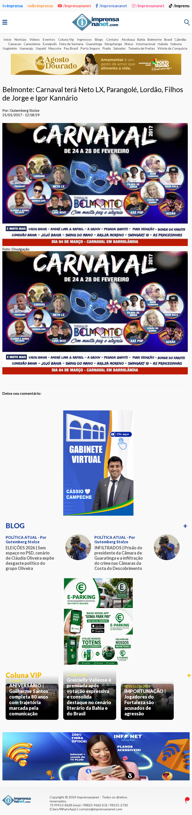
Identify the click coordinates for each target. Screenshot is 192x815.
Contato (112, 39)
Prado (106, 48)
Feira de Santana (71, 44)
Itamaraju (26, 48)
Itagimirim (10, 48)
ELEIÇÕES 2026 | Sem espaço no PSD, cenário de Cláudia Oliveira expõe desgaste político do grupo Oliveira (30, 558)
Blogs (99, 39)
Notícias (20, 39)
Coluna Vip (66, 39)
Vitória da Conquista (172, 48)
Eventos (49, 39)
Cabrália (180, 39)
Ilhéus (128, 44)
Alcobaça (128, 39)
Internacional (145, 44)
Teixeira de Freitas (141, 48)
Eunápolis (50, 44)
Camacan (14, 44)
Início (7, 39)
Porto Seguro (90, 48)
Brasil (168, 39)
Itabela (163, 44)
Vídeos (35, 39)
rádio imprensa (40, 5)
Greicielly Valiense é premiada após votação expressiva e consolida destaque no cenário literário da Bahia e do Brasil (89, 696)
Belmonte (155, 39)
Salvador (119, 48)
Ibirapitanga (113, 44)
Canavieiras (32, 44)
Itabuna (176, 44)
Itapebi (41, 48)
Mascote (54, 48)
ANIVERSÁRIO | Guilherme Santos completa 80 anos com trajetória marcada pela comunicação (28, 699)
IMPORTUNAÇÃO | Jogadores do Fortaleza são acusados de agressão (145, 702)
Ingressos (84, 39)
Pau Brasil (71, 48)
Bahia (141, 39)
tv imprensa (12, 5)
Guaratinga (94, 44)
